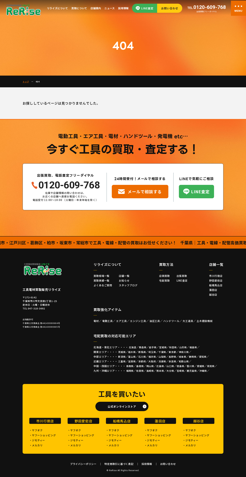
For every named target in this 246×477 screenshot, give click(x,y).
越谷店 (213, 294)
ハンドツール (171, 321)
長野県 (172, 356)
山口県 (170, 366)
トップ (26, 81)
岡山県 (150, 366)
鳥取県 (130, 366)
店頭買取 (164, 276)
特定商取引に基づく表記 (118, 464)
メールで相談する (145, 191)
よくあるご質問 (103, 285)
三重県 (122, 361)
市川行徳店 (216, 276)
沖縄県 (203, 370)
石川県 (142, 356)
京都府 (142, 361)
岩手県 (152, 347)
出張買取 (182, 276)
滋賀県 (132, 361)
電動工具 (107, 321)
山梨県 (162, 356)
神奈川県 (184, 352)
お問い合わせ (169, 8)
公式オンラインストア (122, 406)
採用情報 (123, 8)
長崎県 (150, 370)
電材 (96, 321)
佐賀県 (140, 370)
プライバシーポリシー (83, 464)
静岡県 (192, 356)
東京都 (172, 352)
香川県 (190, 366)
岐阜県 (182, 356)
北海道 (132, 347)
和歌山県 (184, 361)
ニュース (109, 8)
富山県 (132, 356)
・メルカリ (36, 445)
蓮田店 (213, 290)
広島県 (160, 366)
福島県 (193, 347)
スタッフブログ (128, 285)
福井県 (152, 356)
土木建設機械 (205, 321)
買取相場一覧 (101, 276)
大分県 (170, 370)
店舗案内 (96, 8)
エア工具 (121, 321)
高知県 (211, 366)
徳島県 (180, 366)
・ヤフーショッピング (42, 435)
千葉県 (162, 352)
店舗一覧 (124, 276)
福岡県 (130, 370)
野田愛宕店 (216, 280)
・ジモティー (37, 440)
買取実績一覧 (101, 280)
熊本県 (160, 370)
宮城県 (163, 347)
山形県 (183, 347)
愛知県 (203, 356)
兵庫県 (162, 361)
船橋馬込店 (216, 285)
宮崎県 (180, 370)
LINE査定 (147, 8)
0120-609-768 (206, 7)
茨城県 (122, 352)
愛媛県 (200, 366)
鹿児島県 (192, 370)
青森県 (142, 347)
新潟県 (122, 356)
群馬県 (142, 352)
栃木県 (132, 352)
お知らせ (124, 280)
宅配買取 (164, 280)
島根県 (140, 366)
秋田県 (173, 347)
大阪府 (152, 361)
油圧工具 (154, 321)
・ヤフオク (36, 430)
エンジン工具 (138, 321)
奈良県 (172, 361)
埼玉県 (152, 352)
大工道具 (188, 321)
